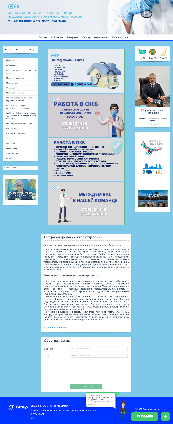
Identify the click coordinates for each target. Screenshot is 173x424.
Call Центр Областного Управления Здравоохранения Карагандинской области (22, 116)
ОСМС (9, 158)
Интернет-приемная (15, 93)
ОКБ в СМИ (11, 128)
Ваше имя (49, 349)
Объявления (12, 65)
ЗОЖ (8, 138)
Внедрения (72, 37)
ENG (18, 49)
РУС (12, 49)
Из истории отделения (55, 327)
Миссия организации (15, 133)
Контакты (129, 37)
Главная (43, 37)
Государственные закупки (95, 37)
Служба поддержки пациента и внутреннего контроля (20, 99)
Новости (10, 60)
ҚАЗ (7, 49)
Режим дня (11, 88)
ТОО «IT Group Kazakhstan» (55, 406)
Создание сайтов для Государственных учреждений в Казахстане (63, 410)
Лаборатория (12, 153)
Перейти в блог (152, 124)
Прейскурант (12, 148)
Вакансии (10, 143)
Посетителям (12, 83)
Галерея (116, 37)
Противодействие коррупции (19, 123)
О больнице (57, 37)
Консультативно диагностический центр (21, 71)
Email (46, 355)
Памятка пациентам (15, 78)
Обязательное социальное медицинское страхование (18, 106)
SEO (32, 418)
